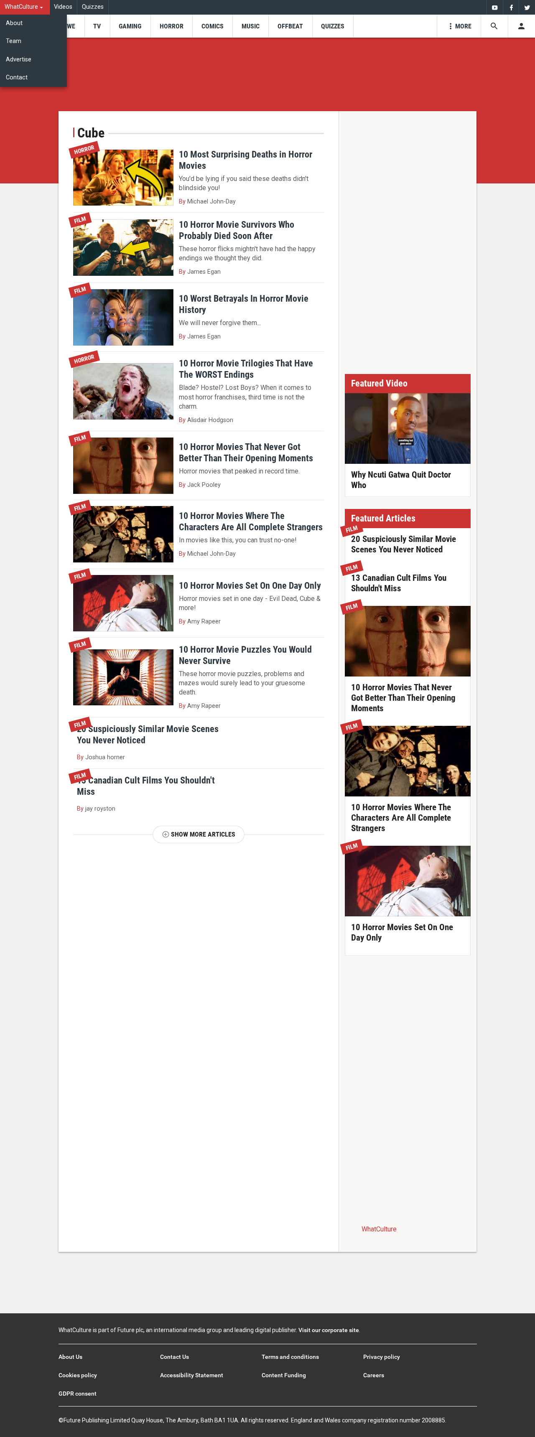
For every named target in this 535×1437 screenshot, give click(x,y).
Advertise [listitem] (18, 59)
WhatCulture (379, 1229)
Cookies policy (78, 1375)
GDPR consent (78, 1393)
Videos (63, 6)
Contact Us (174, 1356)
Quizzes (93, 6)
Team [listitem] (13, 41)
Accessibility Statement (191, 1375)
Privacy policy (381, 1356)
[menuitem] (25, 7)
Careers (373, 1375)
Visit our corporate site (328, 1330)
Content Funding (284, 1375)
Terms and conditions (290, 1356)
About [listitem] (14, 23)
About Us (70, 1356)
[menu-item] (68, 26)
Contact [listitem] (17, 77)
